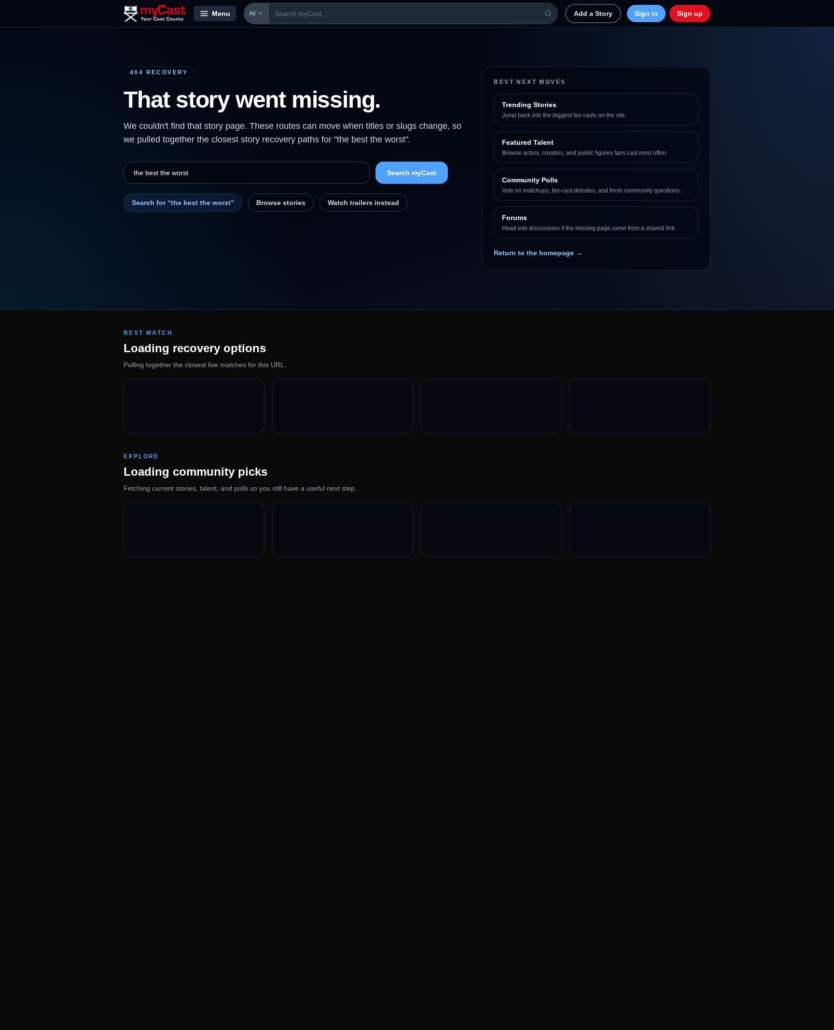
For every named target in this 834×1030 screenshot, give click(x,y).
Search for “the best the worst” (183, 202)
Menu (221, 13)
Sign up (690, 13)
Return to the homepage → (538, 253)
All (252, 13)
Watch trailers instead (363, 202)
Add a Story (593, 13)
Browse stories (281, 202)
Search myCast (411, 173)
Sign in (646, 13)
